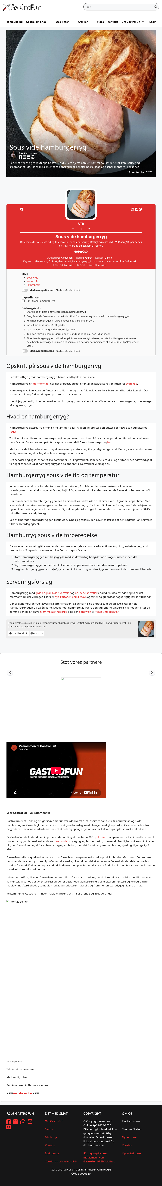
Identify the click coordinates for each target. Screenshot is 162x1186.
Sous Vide (32, 277)
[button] (140, 209)
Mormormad (97, 261)
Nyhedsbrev (129, 1137)
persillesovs (79, 597)
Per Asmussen (28, 153)
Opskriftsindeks (131, 1153)
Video (100, 22)
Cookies (127, 1145)
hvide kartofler (61, 593)
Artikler (83, 22)
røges (13, 431)
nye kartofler (63, 597)
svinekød (131, 383)
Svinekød (130, 261)
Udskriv (38, 633)
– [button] (73, 228)
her (109, 442)
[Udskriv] (21, 209)
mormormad (40, 383)
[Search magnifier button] (155, 7)
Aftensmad (40, 261)
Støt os (49, 1129)
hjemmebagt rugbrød (53, 611)
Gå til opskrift (20, 633)
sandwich (85, 611)
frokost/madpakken (107, 611)
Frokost (52, 261)
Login (152, 22)
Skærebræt (33, 284)
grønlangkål (43, 593)
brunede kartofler (86, 593)
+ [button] (89, 228)
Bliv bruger (52, 1137)
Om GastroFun (131, 22)
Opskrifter (62, 22)
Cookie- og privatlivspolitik (61, 1161)
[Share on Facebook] (137, 209)
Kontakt (112, 22)
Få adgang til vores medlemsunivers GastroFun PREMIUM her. (99, 1157)
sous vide (118, 261)
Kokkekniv (32, 281)
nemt (109, 261)
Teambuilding (14, 22)
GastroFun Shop (36, 22)
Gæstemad (64, 261)
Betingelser (52, 1153)
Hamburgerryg (80, 261)
